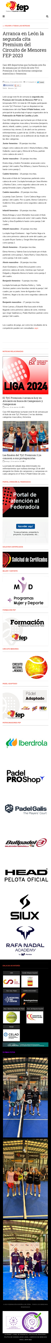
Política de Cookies (11, 1337)
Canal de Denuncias (20, 1334)
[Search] (47, 16)
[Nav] (4, 16)
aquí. (36, 328)
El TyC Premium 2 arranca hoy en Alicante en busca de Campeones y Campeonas (23, 401)
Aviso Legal (24, 1337)
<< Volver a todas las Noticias (16, 25)
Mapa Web (28, 1339)
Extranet (8, 1334)
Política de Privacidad (37, 1334)
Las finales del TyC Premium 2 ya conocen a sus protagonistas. (22, 457)
